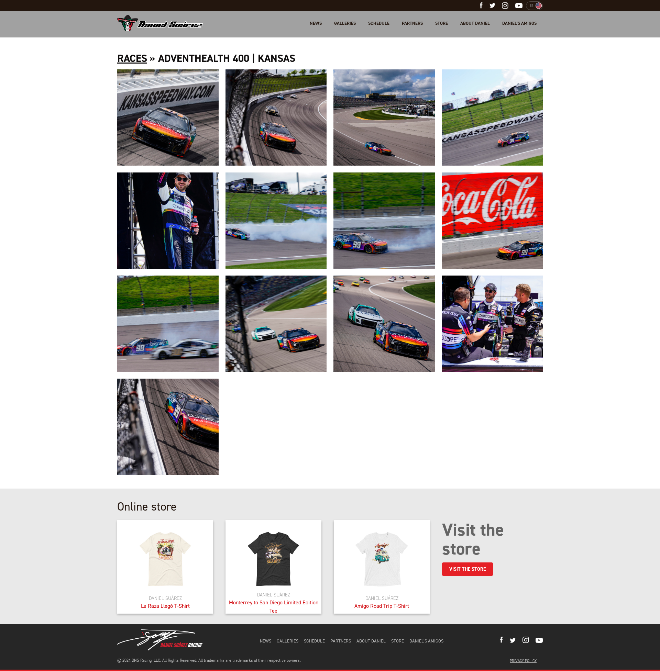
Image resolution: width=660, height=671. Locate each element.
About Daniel (475, 23)
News (316, 23)
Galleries (345, 23)
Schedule (378, 23)
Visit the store (467, 569)
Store (441, 23)
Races (132, 58)
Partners (412, 23)
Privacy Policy (523, 660)
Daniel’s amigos (519, 23)
